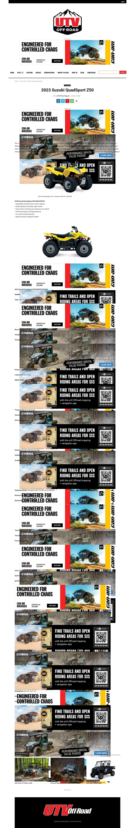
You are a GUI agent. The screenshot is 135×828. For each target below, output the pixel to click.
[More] (77, 101)
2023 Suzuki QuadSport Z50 (27, 143)
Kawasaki (53, 780)
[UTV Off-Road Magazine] (54, 96)
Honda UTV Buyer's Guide (93, 780)
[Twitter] (63, 101)
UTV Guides (22, 81)
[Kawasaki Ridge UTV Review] (67, 769)
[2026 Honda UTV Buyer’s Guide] (32, 769)
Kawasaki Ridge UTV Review (59, 783)
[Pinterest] (67, 101)
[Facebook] (58, 101)
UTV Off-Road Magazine (63, 96)
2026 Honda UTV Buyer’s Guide (23, 783)
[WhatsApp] (72, 101)
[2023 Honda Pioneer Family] (103, 769)
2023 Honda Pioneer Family (94, 783)
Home (16, 81)
